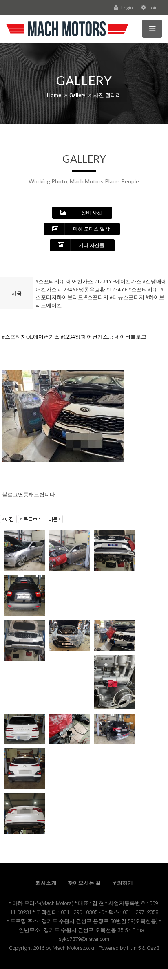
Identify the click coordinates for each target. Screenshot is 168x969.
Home (54, 95)
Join (153, 7)
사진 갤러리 (107, 95)
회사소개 (46, 883)
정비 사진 (91, 213)
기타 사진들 (90, 245)
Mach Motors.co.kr (74, 948)
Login (126, 7)
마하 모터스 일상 (91, 229)
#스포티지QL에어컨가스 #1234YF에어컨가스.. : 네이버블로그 (74, 337)
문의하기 (122, 883)
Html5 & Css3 (143, 948)
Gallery (77, 95)
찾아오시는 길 (84, 883)
